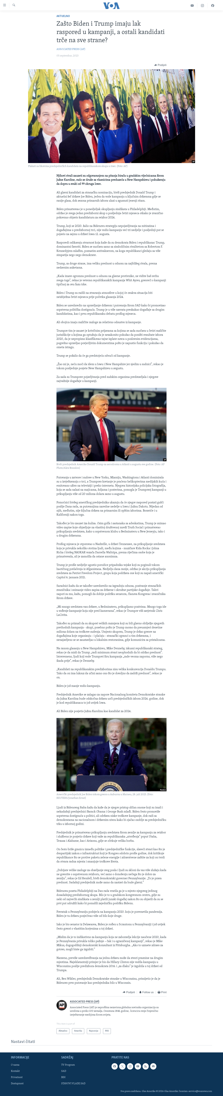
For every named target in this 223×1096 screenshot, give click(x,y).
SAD (63, 1071)
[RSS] (146, 1066)
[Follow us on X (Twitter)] (122, 1066)
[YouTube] (192, 5)
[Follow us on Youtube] (138, 1066)
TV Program (68, 1065)
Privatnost (17, 1077)
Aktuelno (63, 16)
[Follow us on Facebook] (115, 1066)
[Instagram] (202, 5)
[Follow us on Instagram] (130, 1066)
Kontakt (15, 1071)
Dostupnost (17, 1083)
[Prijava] (153, 1066)
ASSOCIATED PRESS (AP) (70, 49)
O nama (15, 1065)
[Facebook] (213, 5)
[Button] (160, 65)
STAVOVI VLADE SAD (73, 1083)
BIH (63, 1077)
